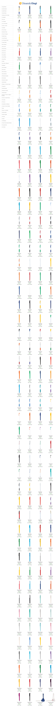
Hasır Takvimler (4, 44)
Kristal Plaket (4, 59)
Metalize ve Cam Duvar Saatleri (6, 84)
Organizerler (3, 86)
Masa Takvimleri (4, 73)
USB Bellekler (4, 120)
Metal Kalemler (4, 82)
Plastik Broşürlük (4, 88)
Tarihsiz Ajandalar (4, 114)
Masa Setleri (3, 69)
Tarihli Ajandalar (4, 112)
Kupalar (3, 61)
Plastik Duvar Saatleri (5, 90)
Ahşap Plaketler (4, 6)
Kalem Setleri (4, 50)
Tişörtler (3, 118)
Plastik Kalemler (4, 92)
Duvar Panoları (4, 29)
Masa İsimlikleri (4, 67)
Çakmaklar (3, 27)
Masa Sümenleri (4, 71)
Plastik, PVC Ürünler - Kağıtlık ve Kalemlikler (6, 95)
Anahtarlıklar (4, 17)
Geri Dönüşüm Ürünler (5, 40)
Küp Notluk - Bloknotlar (5, 63)
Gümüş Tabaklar (4, 42)
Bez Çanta (3, 19)
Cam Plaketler (4, 21)
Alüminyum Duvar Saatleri (5, 15)
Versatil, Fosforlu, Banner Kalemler (6, 122)
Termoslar (3, 116)
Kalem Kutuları (4, 48)
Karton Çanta (4, 52)
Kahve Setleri (4, 46)
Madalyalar (3, 65)
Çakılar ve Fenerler (4, 25)
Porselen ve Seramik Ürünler (6, 97)
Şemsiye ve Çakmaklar (5, 110)
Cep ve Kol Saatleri (4, 23)
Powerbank (3, 99)
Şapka (3, 108)
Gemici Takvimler (4, 38)
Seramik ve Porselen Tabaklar (6, 106)
